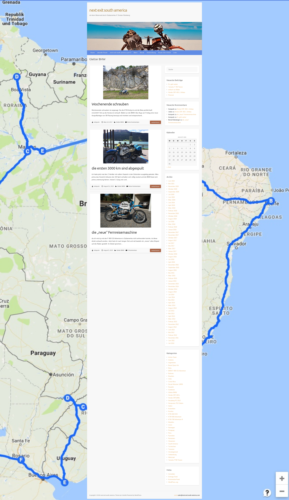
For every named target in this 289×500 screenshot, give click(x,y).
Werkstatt (171, 457)
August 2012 (172, 327)
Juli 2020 (171, 194)
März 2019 (171, 208)
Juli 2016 (171, 259)
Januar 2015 (172, 281)
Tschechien (172, 446)
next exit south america (108, 10)
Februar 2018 (172, 227)
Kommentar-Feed (174, 479)
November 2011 (173, 338)
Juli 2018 (171, 221)
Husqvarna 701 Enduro (175, 403)
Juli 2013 (171, 311)
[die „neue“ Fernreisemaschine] (126, 211)
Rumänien (171, 438)
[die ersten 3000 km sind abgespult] (126, 146)
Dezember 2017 (173, 232)
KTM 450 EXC (173, 414)
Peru (169, 433)
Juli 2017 (171, 243)
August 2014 (172, 292)
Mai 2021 (171, 184)
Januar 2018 (172, 230)
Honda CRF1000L (174, 398)
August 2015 (172, 270)
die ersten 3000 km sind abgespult (118, 168)
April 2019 (171, 205)
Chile (170, 379)
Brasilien (171, 376)
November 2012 (173, 324)
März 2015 (171, 275)
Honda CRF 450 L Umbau (176, 92)
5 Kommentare (132, 250)
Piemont (171, 95)
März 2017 (171, 248)
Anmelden (171, 474)
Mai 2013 (171, 313)
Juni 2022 (171, 181)
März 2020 (171, 200)
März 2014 (171, 305)
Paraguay (171, 430)
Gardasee (171, 390)
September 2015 (173, 267)
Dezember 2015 (173, 265)
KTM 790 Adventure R (175, 419)
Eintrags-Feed (172, 477)
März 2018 (171, 224)
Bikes (136, 53)
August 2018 (172, 219)
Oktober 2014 (172, 289)
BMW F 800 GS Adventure (177, 371)
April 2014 (171, 303)
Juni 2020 (171, 197)
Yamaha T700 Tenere (175, 460)
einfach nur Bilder (174, 90)
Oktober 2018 (172, 216)
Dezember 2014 (173, 284)
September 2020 (173, 192)
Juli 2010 (171, 343)
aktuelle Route (102, 53)
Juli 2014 (171, 294)
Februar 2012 (172, 335)
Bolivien (171, 373)
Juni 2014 (171, 297)
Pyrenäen (171, 436)
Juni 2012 (171, 330)
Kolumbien (171, 408)
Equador (171, 387)
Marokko (171, 422)
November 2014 (173, 286)
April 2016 (171, 262)
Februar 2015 (172, 278)
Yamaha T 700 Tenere (175, 87)
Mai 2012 (171, 332)
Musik (142, 53)
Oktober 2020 (172, 189)
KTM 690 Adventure (174, 417)
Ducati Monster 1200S (175, 384)
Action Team (172, 357)
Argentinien (172, 363)
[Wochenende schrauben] (126, 82)
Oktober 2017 (172, 238)
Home (92, 53)
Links (175, 53)
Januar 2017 (172, 251)
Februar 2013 (172, 321)
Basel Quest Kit (173, 365)
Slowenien (171, 441)
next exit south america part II (120, 53)
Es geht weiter (173, 84)
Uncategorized (173, 452)
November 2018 (173, 213)
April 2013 (171, 316)
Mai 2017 (171, 246)
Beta (169, 368)
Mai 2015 (171, 273)
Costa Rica (172, 381)
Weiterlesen (155, 122)
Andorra (170, 360)
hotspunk (96, 122)
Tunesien (171, 449)
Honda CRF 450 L (174, 395)
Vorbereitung (151, 53)
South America (173, 444)
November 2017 (173, 235)
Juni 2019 (171, 202)
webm (176, 495)
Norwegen (171, 427)
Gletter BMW (120, 122)
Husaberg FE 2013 (174, 400)
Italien (170, 406)
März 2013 (171, 319)
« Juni (169, 167)
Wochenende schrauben (110, 104)
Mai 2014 (171, 300)
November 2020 (173, 186)
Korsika (170, 411)
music (170, 425)
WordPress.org (173, 482)
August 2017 (172, 240)
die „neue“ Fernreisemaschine (114, 232)
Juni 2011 (171, 340)
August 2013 (172, 308)
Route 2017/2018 (164, 53)
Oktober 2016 (172, 254)
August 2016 (172, 257)
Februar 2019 (172, 211)
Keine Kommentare (133, 122)
